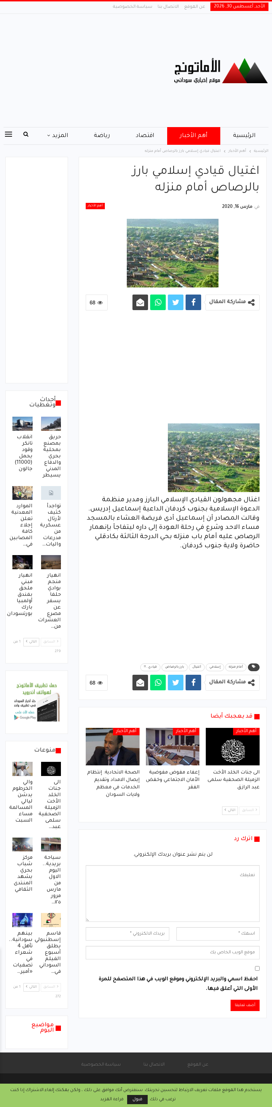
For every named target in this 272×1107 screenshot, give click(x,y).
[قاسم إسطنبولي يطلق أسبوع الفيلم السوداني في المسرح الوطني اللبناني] (51, 920)
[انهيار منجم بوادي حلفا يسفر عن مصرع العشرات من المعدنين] (51, 562)
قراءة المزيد (112, 1099)
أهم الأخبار (194, 136)
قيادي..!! (150, 667)
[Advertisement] (90, 70)
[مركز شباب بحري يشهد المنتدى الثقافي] (22, 845)
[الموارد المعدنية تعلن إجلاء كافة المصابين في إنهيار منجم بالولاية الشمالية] (22, 493)
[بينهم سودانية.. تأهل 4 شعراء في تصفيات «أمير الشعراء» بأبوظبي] (22, 920)
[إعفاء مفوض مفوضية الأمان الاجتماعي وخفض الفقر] (173, 746)
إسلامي (215, 667)
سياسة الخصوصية (132, 7)
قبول (137, 1099)
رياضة (102, 136)
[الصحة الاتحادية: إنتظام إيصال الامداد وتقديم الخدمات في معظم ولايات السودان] (113, 746)
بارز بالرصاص (174, 667)
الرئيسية (244, 136)
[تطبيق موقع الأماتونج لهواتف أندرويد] (36, 703)
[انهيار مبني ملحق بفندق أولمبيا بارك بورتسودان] (22, 562)
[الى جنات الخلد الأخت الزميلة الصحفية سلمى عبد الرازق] (233, 746)
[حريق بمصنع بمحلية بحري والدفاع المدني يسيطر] (51, 424)
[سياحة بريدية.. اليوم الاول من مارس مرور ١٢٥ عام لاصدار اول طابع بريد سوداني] (51, 845)
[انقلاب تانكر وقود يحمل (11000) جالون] (22, 424)
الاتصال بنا (168, 7)
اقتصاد (145, 136)
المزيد (60, 136)
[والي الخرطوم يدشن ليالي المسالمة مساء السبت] (22, 769)
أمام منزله (236, 667)
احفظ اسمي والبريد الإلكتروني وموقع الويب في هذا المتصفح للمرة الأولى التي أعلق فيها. (178, 984)
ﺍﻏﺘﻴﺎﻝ (196, 667)
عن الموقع (194, 7)
